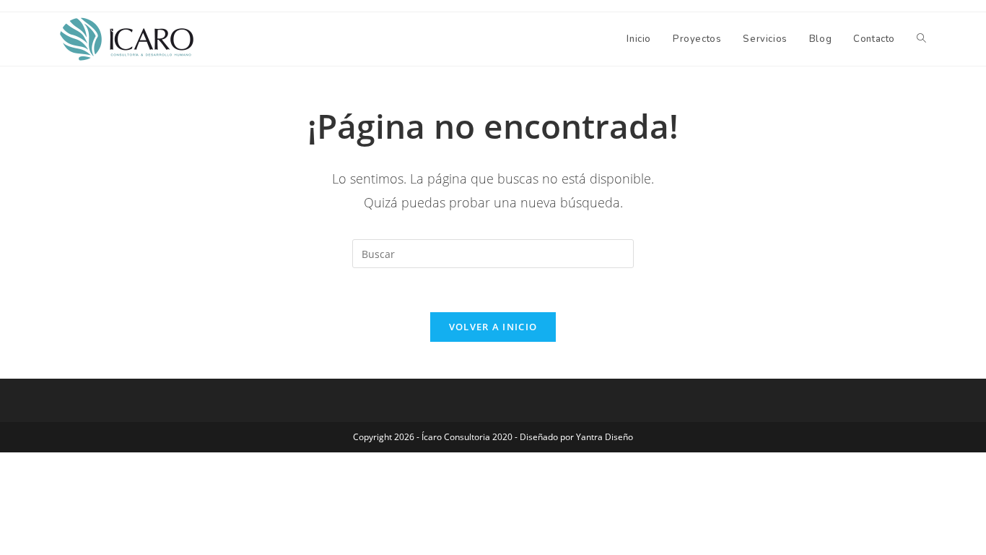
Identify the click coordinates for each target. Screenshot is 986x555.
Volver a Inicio (493, 326)
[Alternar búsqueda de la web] (921, 39)
